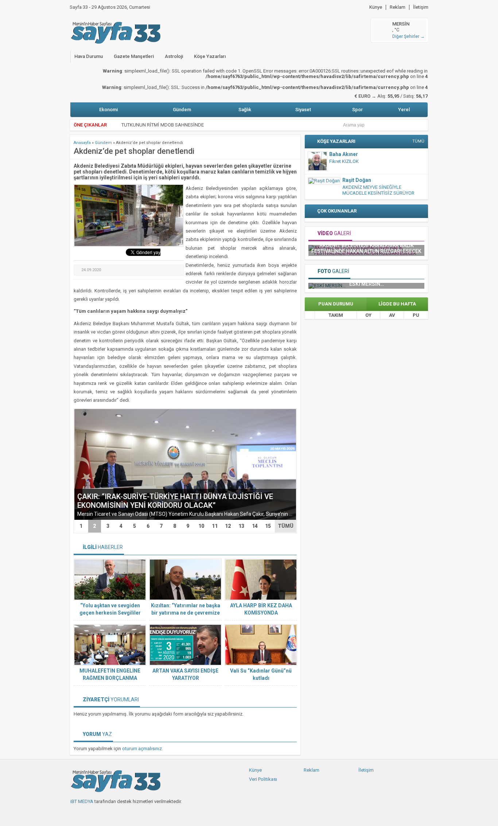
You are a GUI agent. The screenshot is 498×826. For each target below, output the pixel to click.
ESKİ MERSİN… (366, 284)
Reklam (397, 7)
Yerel (404, 109)
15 (268, 526)
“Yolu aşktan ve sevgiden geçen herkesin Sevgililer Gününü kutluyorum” (110, 613)
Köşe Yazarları (210, 56)
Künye (375, 7)
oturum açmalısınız (142, 748)
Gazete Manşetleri (134, 56)
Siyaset (303, 109)
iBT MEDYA (81, 801)
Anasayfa (82, 142)
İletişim (420, 7)
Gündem (182, 109)
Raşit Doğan (356, 180)
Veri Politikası (263, 779)
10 (201, 526)
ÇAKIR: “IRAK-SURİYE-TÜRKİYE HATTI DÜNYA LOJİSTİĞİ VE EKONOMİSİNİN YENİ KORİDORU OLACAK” (175, 501)
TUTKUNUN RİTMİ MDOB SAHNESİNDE (162, 125)
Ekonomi (108, 109)
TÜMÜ (285, 526)
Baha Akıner (343, 154)
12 (228, 526)
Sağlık (244, 109)
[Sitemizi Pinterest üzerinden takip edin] (111, 813)
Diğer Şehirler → (408, 36)
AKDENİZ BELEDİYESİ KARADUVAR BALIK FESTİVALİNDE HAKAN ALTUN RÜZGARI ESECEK (366, 248)
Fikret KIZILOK (344, 161)
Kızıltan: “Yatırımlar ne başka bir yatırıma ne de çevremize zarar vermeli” (185, 613)
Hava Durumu (88, 56)
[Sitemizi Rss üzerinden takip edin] (123, 813)
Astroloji (174, 56)
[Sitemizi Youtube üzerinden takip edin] (99, 813)
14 (255, 526)
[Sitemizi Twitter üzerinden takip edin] (87, 813)
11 (215, 526)
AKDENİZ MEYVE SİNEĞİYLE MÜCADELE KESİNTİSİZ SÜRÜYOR (378, 190)
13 (241, 526)
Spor (357, 109)
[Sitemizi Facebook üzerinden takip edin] (75, 813)
